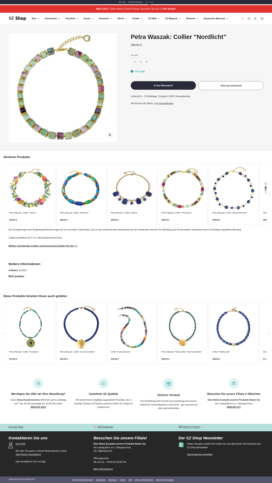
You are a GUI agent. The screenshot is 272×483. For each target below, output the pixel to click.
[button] (3, 194)
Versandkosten (166, 103)
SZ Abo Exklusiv (135, 2)
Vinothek (70, 18)
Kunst (87, 18)
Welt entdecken (105, 427)
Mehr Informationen (103, 469)
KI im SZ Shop (15, 427)
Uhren (120, 18)
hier (44, 461)
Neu (34, 18)
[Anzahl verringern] (135, 61)
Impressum (112, 480)
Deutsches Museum (214, 18)
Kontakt (123, 480)
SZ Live (122, 2)
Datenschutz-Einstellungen (82, 480)
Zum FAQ (20, 444)
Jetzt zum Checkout (231, 85)
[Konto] (255, 18)
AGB (130, 480)
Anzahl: (134, 55)
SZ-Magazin (171, 18)
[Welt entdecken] (95, 427)
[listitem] (30, 194)
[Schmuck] (8, 254)
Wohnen (190, 18)
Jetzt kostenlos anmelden (199, 454)
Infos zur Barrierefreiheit (144, 480)
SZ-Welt (152, 18)
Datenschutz (101, 480)
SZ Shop (149, 2)
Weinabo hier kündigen (165, 480)
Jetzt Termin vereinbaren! (28, 454)
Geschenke (51, 18)
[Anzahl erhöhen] (147, 61)
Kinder (136, 18)
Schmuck (104, 18)
